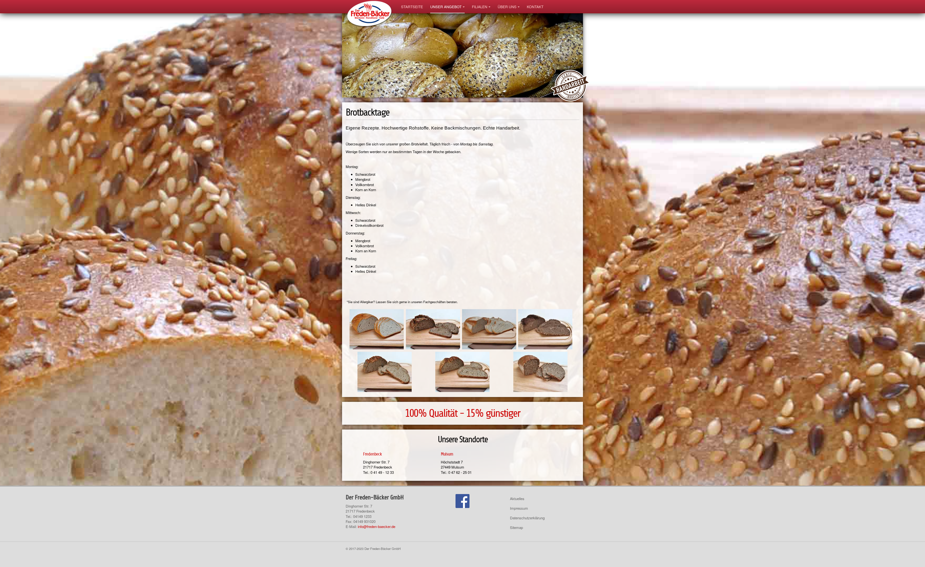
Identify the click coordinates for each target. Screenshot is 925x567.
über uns (507, 6)
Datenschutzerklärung (527, 517)
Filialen (479, 6)
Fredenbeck (372, 453)
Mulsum (447, 453)
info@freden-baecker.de (376, 526)
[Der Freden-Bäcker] (370, 6)
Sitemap (516, 527)
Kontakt (535, 6)
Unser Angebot (446, 6)
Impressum (519, 508)
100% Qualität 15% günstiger (462, 413)
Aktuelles (517, 498)
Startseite (412, 6)
